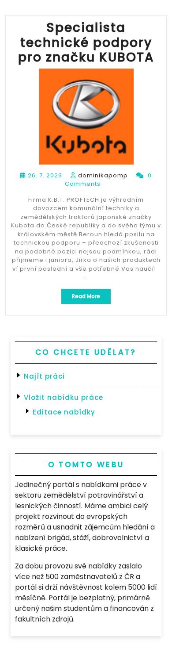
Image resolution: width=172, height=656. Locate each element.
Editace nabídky (64, 412)
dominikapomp (103, 175)
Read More (91, 298)
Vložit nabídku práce (63, 397)
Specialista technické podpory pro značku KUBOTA (86, 42)
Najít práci (44, 376)
